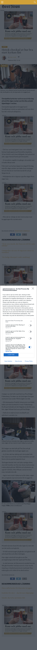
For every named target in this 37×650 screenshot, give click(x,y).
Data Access (18, 361)
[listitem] (18, 321)
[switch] (30, 325)
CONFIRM (11, 354)
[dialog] (18, 325)
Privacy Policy (29, 361)
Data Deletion (8, 361)
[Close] (33, 289)
